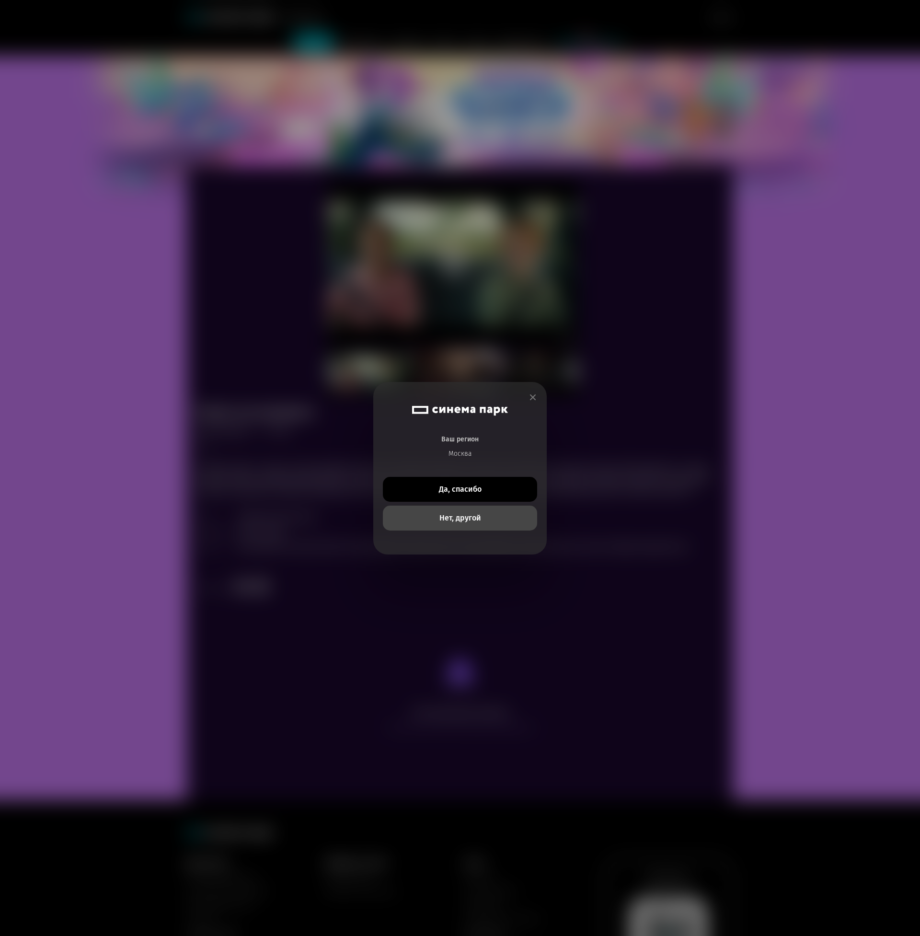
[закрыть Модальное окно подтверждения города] (533, 397)
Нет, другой (460, 517)
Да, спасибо (460, 489)
